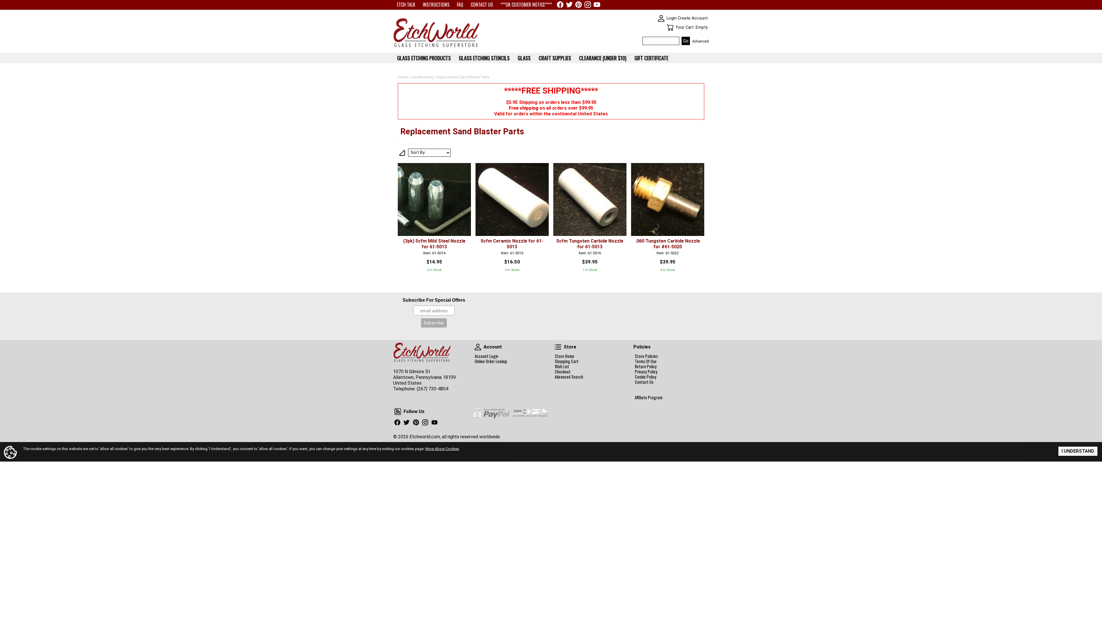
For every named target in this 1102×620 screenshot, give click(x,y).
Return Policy (646, 366)
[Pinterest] (578, 4)
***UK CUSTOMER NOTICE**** (526, 4)
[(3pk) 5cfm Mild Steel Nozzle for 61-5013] (434, 199)
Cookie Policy (645, 376)
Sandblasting (422, 77)
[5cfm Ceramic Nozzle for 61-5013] (512, 199)
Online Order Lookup (491, 361)
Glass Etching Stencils (484, 58)
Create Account (693, 18)
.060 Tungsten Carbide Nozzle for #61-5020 (667, 243)
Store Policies (646, 356)
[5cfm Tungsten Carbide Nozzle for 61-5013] (589, 199)
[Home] (436, 47)
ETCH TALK (406, 4)
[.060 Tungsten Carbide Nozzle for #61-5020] (667, 199)
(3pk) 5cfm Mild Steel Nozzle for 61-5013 (434, 243)
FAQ (460, 4)
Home (403, 77)
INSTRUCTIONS (436, 4)
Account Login (486, 356)
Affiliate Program (648, 397)
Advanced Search (569, 376)
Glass (524, 58)
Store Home (564, 356)
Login (672, 18)
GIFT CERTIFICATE (651, 58)
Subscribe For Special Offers (434, 300)
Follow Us (397, 411)
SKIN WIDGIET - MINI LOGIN (661, 18)
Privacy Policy (646, 371)
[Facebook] (560, 4)
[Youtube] (597, 4)
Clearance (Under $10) (602, 58)
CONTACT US (482, 4)
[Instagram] (587, 4)
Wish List (562, 366)
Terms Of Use (646, 361)
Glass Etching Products (424, 58)
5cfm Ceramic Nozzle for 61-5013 (512, 243)
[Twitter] (569, 4)
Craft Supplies (555, 58)
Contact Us (644, 382)
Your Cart (670, 27)
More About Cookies (442, 449)
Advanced (700, 41)
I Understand (1078, 451)
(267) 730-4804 (432, 389)
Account (477, 347)
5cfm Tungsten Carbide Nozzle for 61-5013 (589, 243)
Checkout (563, 371)
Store (557, 347)
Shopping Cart (567, 361)
